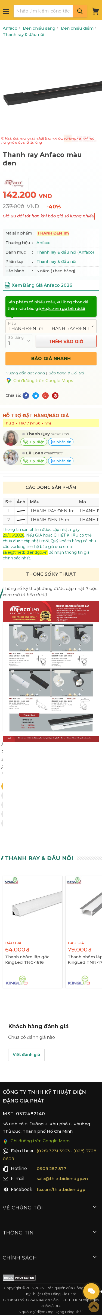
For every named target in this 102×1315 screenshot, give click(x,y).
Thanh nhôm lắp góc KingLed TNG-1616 (27, 959)
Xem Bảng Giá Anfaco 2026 (42, 285)
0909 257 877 (51, 1168)
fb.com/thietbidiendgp (61, 1189)
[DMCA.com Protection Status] (19, 1278)
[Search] (80, 11)
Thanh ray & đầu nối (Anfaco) (65, 252)
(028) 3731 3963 (53, 1150)
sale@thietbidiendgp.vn (62, 1178)
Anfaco (43, 242)
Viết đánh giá (26, 1054)
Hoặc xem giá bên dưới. (63, 308)
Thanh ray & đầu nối (56, 261)
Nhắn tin (63, 442)
